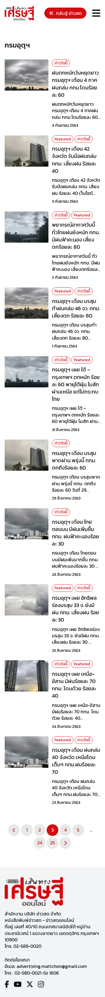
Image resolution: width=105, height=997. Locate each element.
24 (39, 842)
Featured (63, 139)
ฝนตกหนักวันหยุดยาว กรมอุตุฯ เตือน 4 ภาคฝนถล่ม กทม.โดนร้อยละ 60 (75, 84)
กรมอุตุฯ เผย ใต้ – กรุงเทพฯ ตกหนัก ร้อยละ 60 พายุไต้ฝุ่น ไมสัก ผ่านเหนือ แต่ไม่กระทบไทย (76, 384)
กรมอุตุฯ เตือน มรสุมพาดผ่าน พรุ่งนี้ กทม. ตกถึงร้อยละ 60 (74, 460)
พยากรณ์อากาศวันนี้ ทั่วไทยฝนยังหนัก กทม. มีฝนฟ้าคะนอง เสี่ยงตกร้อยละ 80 (76, 236)
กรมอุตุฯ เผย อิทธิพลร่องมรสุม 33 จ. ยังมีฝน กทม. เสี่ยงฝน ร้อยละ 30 (75, 609)
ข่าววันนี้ (61, 63)
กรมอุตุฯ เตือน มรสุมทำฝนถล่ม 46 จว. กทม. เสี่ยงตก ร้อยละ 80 (76, 308)
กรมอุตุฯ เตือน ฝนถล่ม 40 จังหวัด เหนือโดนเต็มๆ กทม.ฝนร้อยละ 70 (76, 761)
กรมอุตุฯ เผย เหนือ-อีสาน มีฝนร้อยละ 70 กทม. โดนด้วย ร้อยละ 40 (74, 685)
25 (52, 842)
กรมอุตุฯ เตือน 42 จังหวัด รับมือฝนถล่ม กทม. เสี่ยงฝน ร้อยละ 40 (74, 160)
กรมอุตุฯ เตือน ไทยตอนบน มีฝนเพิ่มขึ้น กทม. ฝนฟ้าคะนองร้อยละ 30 (75, 533)
